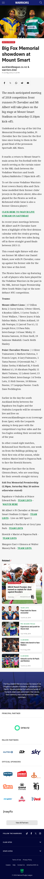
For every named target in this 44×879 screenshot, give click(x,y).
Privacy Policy (27, 860)
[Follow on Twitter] (36, 833)
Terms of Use (16, 860)
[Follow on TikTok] (27, 833)
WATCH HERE (10, 504)
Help (14, 865)
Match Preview (8, 42)
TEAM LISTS (25, 500)
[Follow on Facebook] (31, 833)
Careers (8, 865)
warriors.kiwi (9, 69)
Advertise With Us (32, 865)
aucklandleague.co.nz (14, 67)
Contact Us (21, 865)
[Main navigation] (3, 2)
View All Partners (22, 823)
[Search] (40, 2)
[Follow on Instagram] (40, 833)
